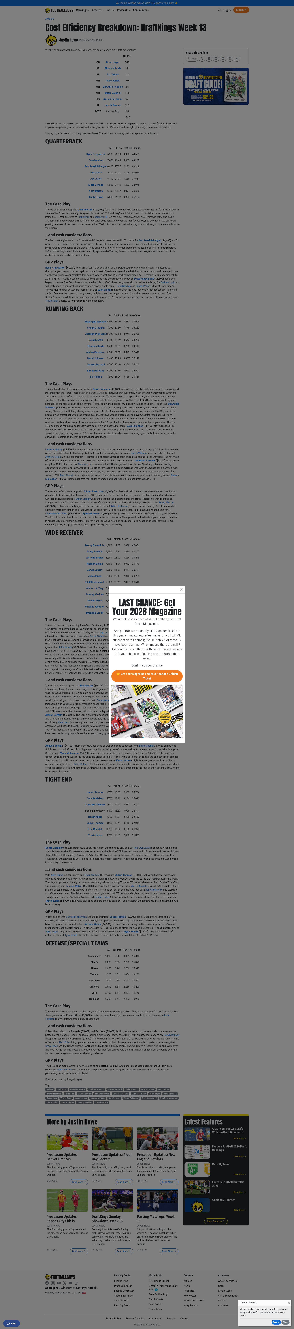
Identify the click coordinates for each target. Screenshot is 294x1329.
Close (285, 1322)
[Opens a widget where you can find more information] (11, 1323)
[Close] (288, 1302)
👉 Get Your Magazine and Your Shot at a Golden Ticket (147, 676)
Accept (276, 1322)
